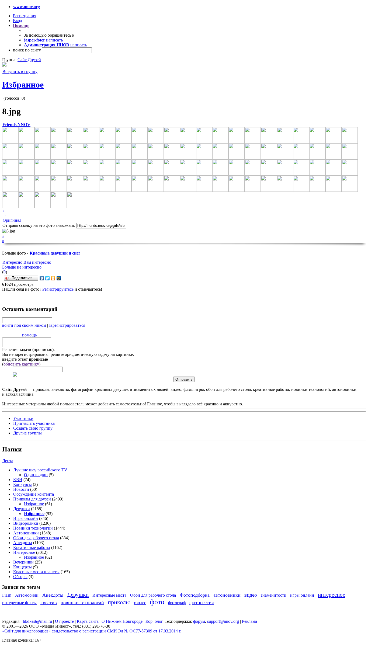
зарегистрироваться (67, 325)
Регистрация (24, 15)
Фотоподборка (195, 595)
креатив (48, 602)
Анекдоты (22, 542)
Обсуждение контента (33, 494)
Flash (6, 595)
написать (54, 40)
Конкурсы (22, 484)
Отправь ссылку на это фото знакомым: (38, 225)
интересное (331, 595)
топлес (140, 602)
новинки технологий (82, 602)
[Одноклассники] (53, 278)
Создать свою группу (33, 428)
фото (157, 602)
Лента (7, 460)
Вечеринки (23, 562)
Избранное (23, 84)
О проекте (64, 621)
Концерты (22, 567)
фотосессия (201, 602)
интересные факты (19, 602)
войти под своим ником (24, 325)
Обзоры (20, 576)
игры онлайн (302, 595)
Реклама (249, 621)
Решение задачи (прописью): (28, 349)
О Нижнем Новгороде (122, 621)
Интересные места (109, 595)
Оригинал (12, 220)
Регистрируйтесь (58, 289)
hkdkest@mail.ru (37, 621)
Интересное (24, 552)
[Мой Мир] (59, 278)
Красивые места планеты (36, 571)
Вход (17, 20)
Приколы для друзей (32, 499)
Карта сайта (88, 621)
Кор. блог (153, 621)
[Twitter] (47, 278)
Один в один (36, 474)
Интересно (12, 262)
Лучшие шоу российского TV (40, 470)
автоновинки (227, 595)
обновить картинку (21, 364)
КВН (17, 479)
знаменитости (273, 595)
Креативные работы (31, 547)
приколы (119, 602)
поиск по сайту (27, 50)
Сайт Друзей (29, 59)
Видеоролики (25, 523)
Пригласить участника (34, 423)
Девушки (21, 508)
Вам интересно (37, 262)
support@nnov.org (223, 621)
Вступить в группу (19, 71)
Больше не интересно (21, 267)
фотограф (177, 602)
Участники (23, 418)
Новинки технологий (33, 528)
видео (250, 595)
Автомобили (27, 595)
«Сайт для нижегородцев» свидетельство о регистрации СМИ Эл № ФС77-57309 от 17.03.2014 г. (91, 631)
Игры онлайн (25, 518)
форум (199, 621)
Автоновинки (26, 533)
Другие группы (27, 433)
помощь (29, 335)
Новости (21, 489)
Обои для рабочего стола (36, 537)
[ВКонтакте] (42, 278)
